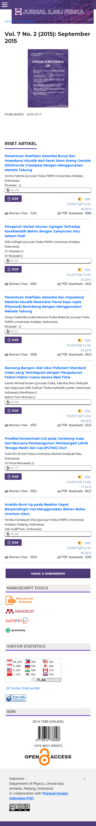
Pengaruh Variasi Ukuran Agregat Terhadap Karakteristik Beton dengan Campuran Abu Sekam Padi (42, 231)
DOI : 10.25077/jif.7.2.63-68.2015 (78, 416)
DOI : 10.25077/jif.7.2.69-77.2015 (78, 482)
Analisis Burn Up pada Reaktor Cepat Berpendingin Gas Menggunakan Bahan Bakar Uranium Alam (45, 509)
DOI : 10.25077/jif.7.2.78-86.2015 (78, 548)
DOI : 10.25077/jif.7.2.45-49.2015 (78, 204)
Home (10, 21)
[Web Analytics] (16, 697)
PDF (15, 198)
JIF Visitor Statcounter (23, 688)
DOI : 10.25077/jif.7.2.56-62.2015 (78, 345)
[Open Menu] (4, 4)
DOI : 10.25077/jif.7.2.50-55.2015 (78, 274)
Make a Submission (48, 573)
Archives (26, 21)
